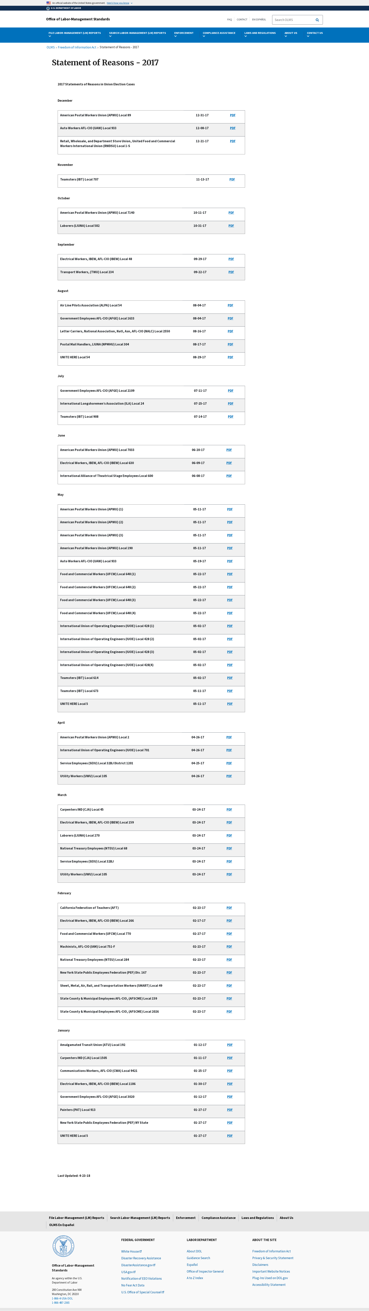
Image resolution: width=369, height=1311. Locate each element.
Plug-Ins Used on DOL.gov (270, 1278)
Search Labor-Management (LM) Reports (140, 1218)
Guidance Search (198, 1258)
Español (192, 1265)
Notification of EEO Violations (141, 1278)
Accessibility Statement (269, 1285)
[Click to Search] (317, 20)
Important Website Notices (271, 1271)
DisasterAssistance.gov (137, 1265)
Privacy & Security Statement (272, 1258)
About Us (286, 1218)
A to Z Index (195, 1278)
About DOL (194, 1251)
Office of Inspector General (205, 1271)
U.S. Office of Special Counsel (141, 1292)
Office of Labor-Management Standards (78, 19)
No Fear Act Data (132, 1285)
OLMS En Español (61, 1225)
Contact (242, 19)
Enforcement (186, 1218)
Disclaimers (260, 1265)
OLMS (51, 47)
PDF (233, 115)
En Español (259, 19)
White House (130, 1251)
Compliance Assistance (219, 1218)
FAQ (229, 19)
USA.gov (127, 1272)
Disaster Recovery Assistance (141, 1258)
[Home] (63, 1245)
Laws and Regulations (258, 1218)
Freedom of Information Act (77, 47)
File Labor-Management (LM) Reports (76, 1218)
